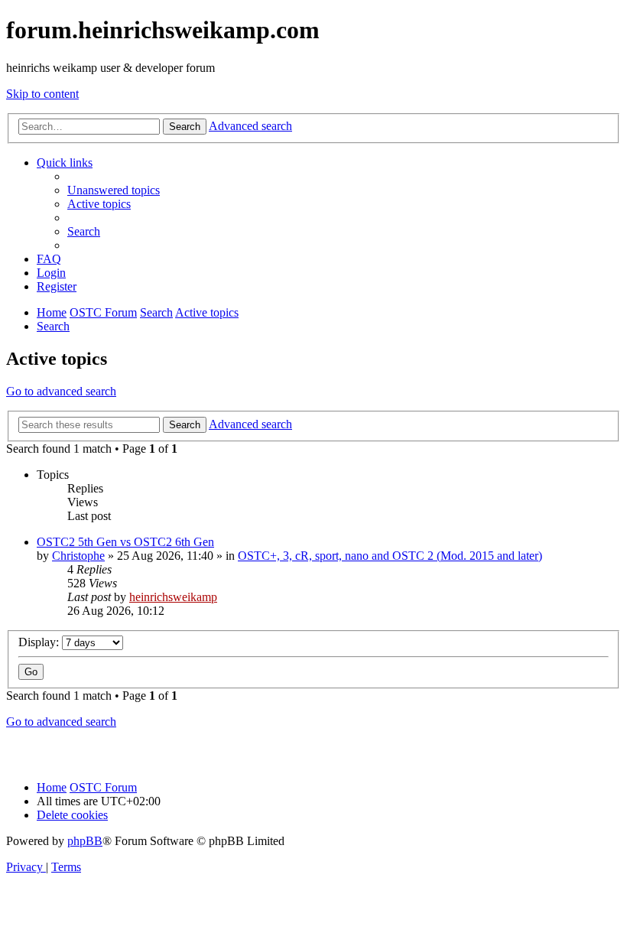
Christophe (78, 555)
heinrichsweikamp (173, 596)
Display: (40, 642)
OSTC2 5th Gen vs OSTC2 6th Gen (125, 541)
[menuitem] (113, 190)
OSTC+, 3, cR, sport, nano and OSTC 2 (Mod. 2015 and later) (390, 555)
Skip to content (42, 93)
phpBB (84, 840)
